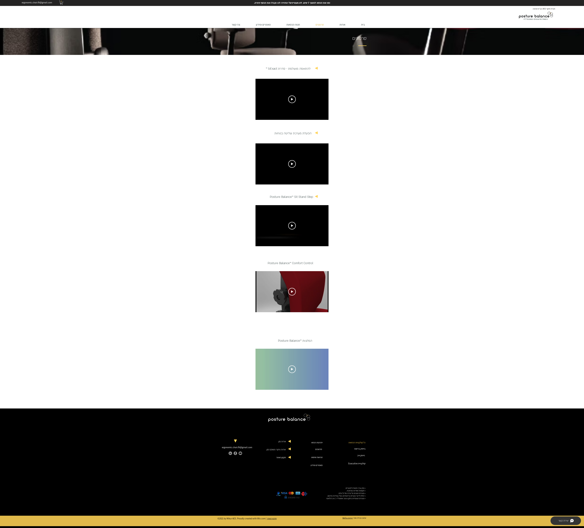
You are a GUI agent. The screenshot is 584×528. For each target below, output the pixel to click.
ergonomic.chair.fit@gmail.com (37, 2)
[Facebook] (235, 453)
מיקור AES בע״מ (544, 8)
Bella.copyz (347, 518)
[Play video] (292, 99)
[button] (61, 2)
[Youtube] (240, 453)
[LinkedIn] (230, 453)
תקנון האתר (272, 518)
